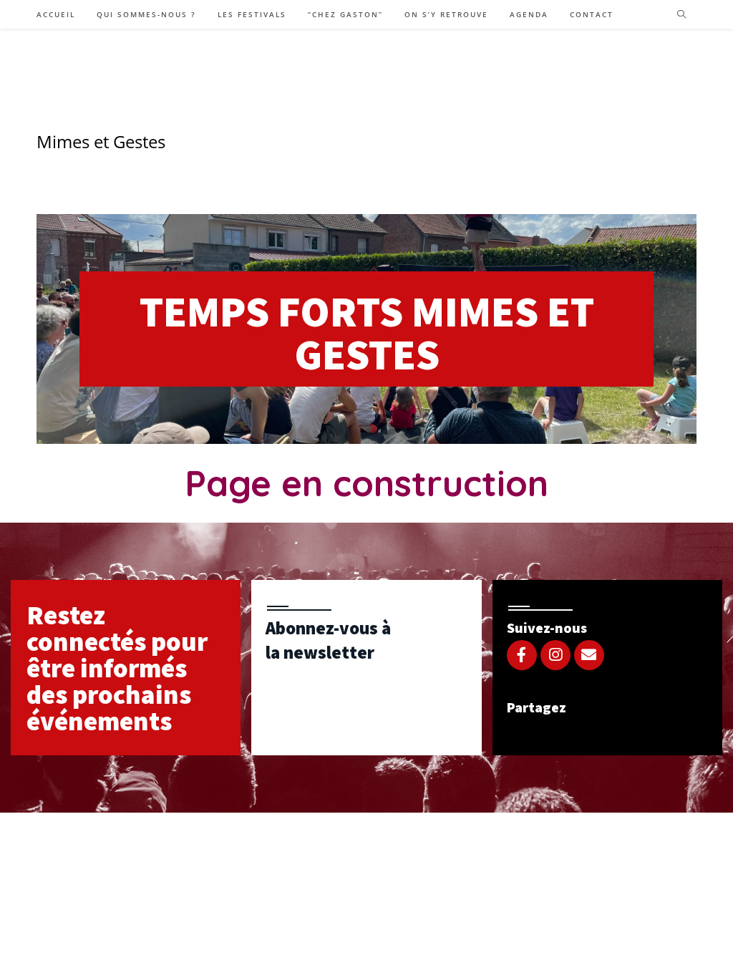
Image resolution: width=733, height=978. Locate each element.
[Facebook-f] (522, 655)
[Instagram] (555, 655)
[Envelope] (589, 655)
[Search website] (681, 15)
